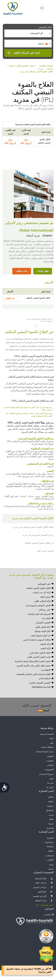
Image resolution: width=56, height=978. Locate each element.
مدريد (40, 69)
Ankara (50, 847)
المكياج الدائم (45, 678)
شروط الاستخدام (46, 774)
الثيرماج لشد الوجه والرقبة (39, 614)
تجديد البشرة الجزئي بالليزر (39, 657)
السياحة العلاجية (46, 66)
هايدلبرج (50, 828)
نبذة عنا (50, 783)
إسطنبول (50, 810)
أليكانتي (50, 860)
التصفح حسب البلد (45, 551)
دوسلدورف (49, 842)
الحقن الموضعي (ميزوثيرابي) (38, 605)
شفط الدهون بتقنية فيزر (40, 652)
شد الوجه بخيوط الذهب (40, 635)
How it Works (48, 747)
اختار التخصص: (45, 27)
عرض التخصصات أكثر (44, 905)
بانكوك (51, 802)
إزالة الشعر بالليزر (43, 627)
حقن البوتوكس (44, 584)
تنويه (52, 779)
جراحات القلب (41, 883)
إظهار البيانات (43, 271)
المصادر (50, 765)
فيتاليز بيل (46, 618)
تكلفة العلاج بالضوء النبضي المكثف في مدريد (33, 527)
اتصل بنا (50, 788)
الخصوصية (49, 770)
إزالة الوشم (46, 648)
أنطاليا (51, 851)
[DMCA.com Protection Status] (46, 954)
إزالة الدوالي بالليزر (42, 601)
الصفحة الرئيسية (47, 734)
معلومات (50, 761)
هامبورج (50, 838)
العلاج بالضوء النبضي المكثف (38, 588)
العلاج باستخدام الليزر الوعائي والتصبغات (33, 674)
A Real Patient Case (45, 752)
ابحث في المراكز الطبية (27, 52)
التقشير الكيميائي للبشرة (40, 683)
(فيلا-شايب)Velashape (41, 687)
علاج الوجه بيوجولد (43, 631)
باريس (51, 869)
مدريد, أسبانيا (33, 235)
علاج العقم (42, 892)
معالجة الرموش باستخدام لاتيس (37, 640)
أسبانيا (50, 69)
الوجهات (50, 756)
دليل (52, 743)
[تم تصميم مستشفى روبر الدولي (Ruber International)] (34, 193)
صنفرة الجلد (45, 597)
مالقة (51, 819)
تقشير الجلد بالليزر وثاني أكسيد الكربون (33, 665)
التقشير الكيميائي (43, 622)
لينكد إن (47, 915)
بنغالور (51, 797)
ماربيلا (51, 824)
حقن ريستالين (45, 609)
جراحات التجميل (40, 887)
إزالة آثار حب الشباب (42, 592)
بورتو (51, 865)
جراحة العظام (41, 901)
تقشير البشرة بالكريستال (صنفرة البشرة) (33, 661)
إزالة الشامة (45, 644)
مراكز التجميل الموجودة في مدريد (38, 535)
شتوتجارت (49, 856)
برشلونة (50, 806)
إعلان (51, 739)
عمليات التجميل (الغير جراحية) (22, 66)
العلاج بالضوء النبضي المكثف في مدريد (36, 71)
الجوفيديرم (46, 670)
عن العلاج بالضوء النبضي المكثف (39, 543)
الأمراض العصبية (40, 896)
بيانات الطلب (22, 271)
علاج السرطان (41, 879)
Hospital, (47, 235)
